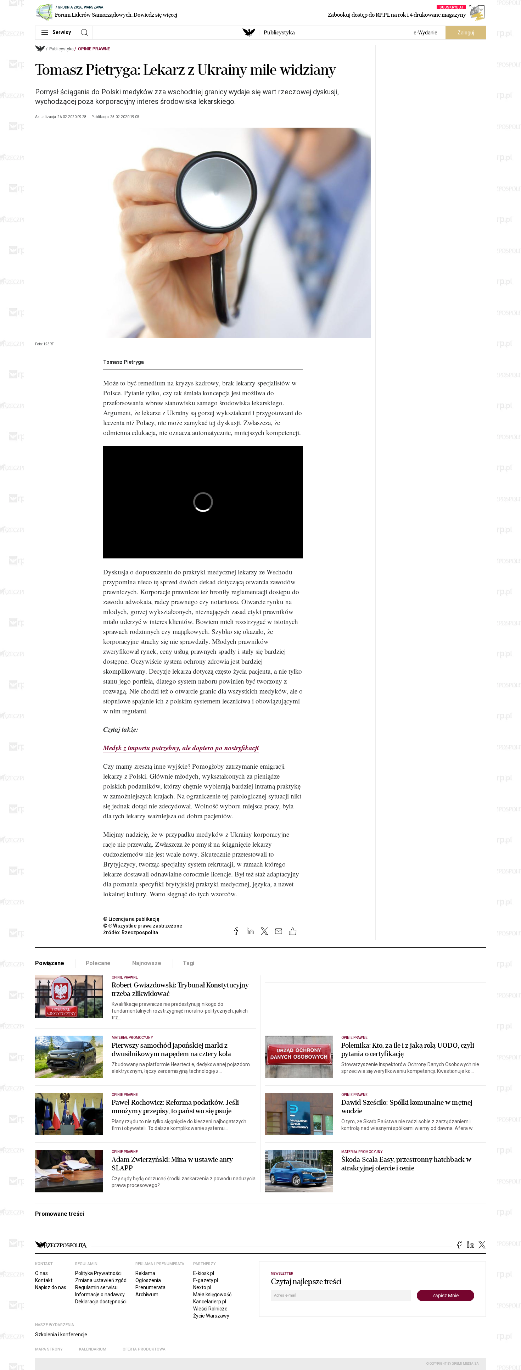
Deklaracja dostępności (101, 1301)
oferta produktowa (144, 1349)
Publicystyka (279, 32)
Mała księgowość (212, 1294)
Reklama (145, 1273)
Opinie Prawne (94, 48)
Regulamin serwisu (96, 1287)
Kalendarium (92, 1349)
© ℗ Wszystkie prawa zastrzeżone (142, 926)
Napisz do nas (50, 1287)
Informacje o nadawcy (100, 1294)
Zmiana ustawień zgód (101, 1280)
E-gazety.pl (205, 1280)
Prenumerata (150, 1287)
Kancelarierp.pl (209, 1301)
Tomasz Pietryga (123, 362)
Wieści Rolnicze (210, 1308)
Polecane (98, 963)
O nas (41, 1273)
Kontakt (43, 1280)
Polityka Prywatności (98, 1273)
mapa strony (49, 1349)
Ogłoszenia (148, 1280)
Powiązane (49, 963)
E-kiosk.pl (203, 1273)
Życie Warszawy (211, 1316)
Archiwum (146, 1294)
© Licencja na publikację (131, 919)
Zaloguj (466, 32)
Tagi (188, 963)
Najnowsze (146, 963)
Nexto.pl (202, 1287)
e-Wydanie (425, 32)
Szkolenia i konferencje (61, 1334)
